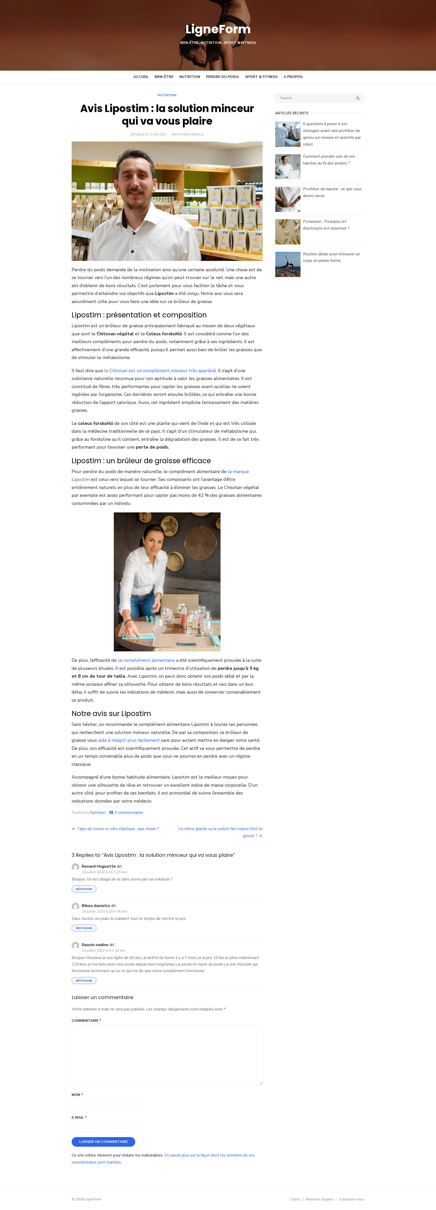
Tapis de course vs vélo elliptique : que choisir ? (118, 828)
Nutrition (189, 76)
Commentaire (86, 1020)
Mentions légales (319, 1199)
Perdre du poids (222, 76)
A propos (293, 76)
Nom (77, 1094)
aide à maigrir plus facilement (129, 740)
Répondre (84, 889)
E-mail (79, 1117)
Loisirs (295, 1199)
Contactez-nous (351, 1199)
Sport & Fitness (261, 76)
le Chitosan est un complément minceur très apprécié (160, 371)
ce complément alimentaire (146, 660)
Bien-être (164, 76)
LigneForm (218, 29)
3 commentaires (129, 812)
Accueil (141, 76)
